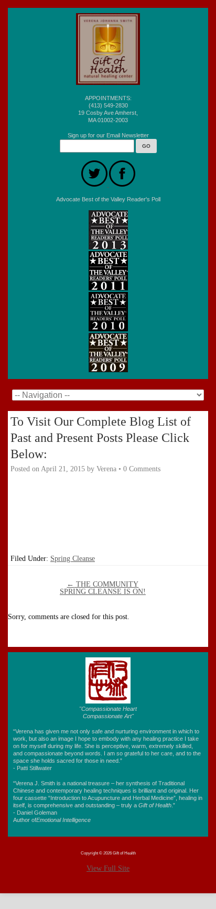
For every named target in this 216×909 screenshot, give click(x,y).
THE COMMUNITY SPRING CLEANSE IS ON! (103, 588)
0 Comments (141, 469)
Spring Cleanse (72, 558)
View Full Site (108, 868)
